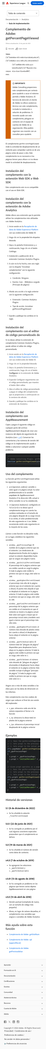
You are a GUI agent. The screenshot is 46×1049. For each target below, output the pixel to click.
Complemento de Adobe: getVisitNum (24, 934)
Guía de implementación (19, 23)
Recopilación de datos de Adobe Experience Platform (23, 355)
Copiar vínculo (22, 49)
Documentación (12, 19)
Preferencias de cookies (13, 1035)
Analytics (25, 19)
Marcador (11, 49)
